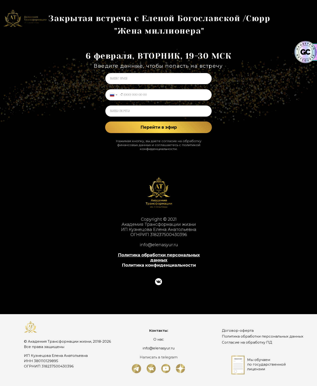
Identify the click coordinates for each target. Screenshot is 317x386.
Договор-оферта (238, 330)
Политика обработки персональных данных (159, 257)
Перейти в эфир (158, 127)
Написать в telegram (159, 357)
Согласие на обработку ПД (247, 342)
